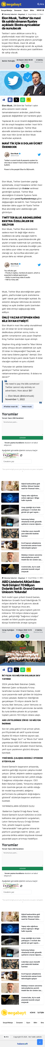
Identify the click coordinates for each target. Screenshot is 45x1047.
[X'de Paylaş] (16, 100)
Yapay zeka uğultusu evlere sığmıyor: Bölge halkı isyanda (30, 497)
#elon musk (27, 406)
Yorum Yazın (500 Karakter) (13, 418)
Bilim (32, 10)
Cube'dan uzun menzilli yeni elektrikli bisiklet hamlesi (30, 533)
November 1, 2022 (15, 399)
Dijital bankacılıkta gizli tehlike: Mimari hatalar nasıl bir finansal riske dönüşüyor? (30, 486)
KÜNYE (32, 1013)
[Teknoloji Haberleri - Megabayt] (14, 1012)
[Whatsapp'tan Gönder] (22, 100)
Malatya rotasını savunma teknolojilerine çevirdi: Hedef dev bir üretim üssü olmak (31, 557)
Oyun (26, 10)
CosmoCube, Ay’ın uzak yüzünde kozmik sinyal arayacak (30, 569)
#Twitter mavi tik (11, 406)
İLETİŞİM (41, 1013)
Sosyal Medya (6, 10)
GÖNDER (23, 438)
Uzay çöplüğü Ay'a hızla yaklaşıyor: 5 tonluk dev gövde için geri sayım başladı (30, 509)
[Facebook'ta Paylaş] (10, 100)
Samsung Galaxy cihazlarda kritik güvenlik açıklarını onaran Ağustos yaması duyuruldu (31, 521)
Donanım (17, 10)
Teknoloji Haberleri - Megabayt (14, 14)
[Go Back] (40, 1042)
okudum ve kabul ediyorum (21, 444)
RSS (7, 1037)
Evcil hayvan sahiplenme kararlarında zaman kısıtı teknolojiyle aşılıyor (31, 545)
